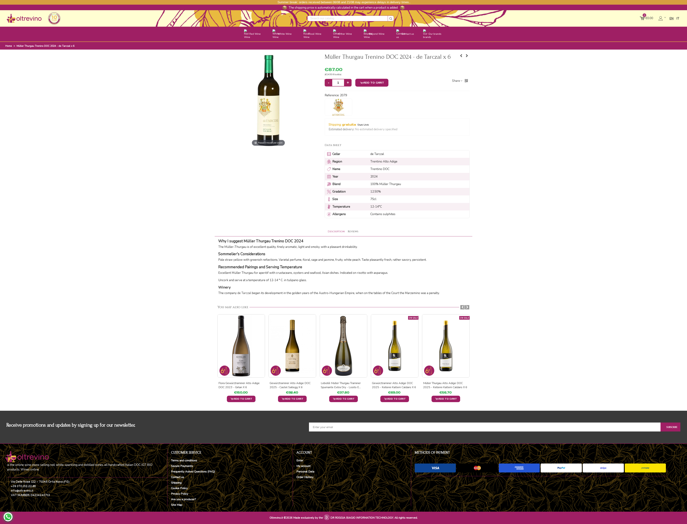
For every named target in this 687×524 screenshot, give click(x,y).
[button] (399, 129)
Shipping (176, 483)
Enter (299, 460)
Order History (304, 477)
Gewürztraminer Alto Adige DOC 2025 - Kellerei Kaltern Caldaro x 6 (394, 385)
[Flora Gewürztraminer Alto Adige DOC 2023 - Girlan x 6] (241, 346)
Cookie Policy (179, 488)
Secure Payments (182, 466)
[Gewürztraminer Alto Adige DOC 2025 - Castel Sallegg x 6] (292, 346)
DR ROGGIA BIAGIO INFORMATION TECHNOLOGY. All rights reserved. (374, 518)
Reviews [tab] (353, 231)
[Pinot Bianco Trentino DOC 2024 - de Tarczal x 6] (461, 56)
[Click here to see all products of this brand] (338, 107)
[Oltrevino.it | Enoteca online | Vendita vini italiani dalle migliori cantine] (24, 18)
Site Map (176, 505)
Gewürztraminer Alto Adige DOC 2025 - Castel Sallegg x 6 (290, 385)
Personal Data (305, 472)
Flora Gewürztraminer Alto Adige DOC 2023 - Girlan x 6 (239, 385)
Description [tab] (336, 231)
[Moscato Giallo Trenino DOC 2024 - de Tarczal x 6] (467, 56)
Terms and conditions (184, 460)
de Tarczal (244, 293)
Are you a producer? (183, 499)
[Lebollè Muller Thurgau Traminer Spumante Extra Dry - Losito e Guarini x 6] (343, 346)
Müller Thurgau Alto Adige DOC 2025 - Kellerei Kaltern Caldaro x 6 (445, 385)
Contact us (177, 477)
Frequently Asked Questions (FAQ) (193, 472)
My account (303, 466)
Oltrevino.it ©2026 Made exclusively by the (296, 518)
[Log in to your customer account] (663, 18)
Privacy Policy (179, 494)
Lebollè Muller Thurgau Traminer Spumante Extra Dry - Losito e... (341, 385)
